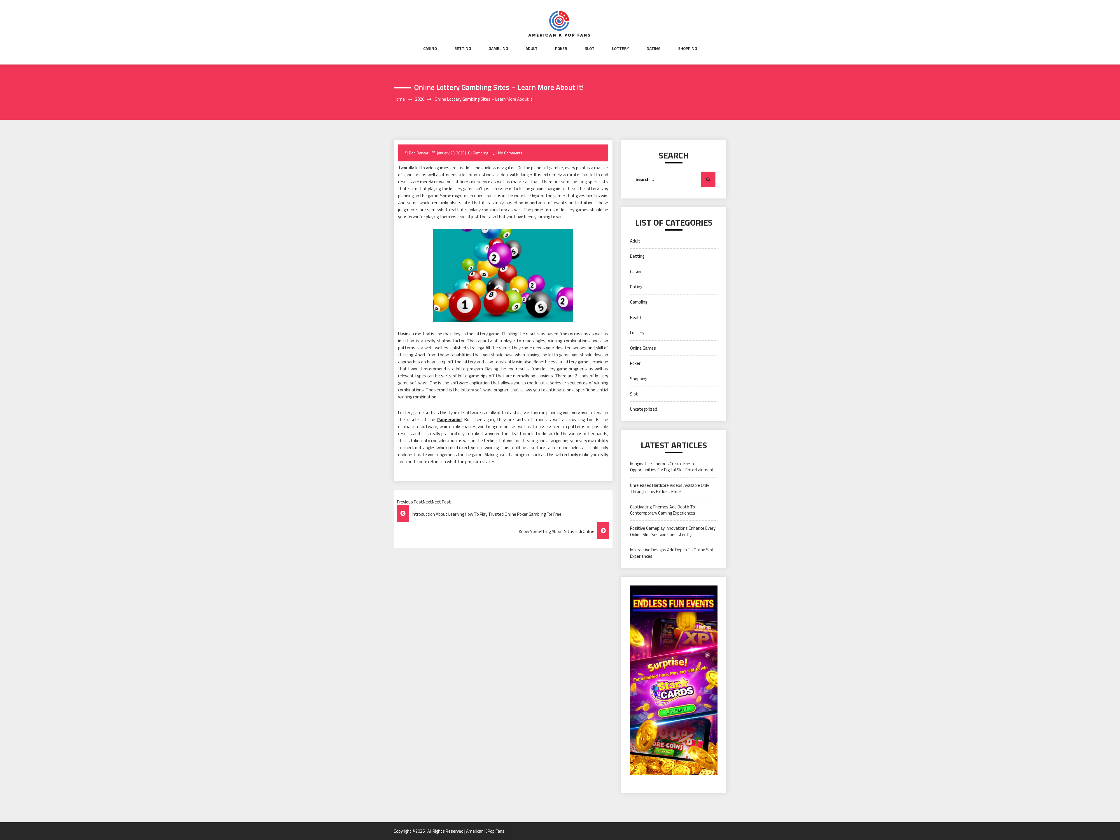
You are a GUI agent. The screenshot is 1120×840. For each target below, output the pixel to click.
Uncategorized (643, 409)
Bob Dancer (418, 153)
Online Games (643, 348)
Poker (561, 48)
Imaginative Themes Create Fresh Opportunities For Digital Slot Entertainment (672, 466)
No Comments (510, 153)
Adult (532, 48)
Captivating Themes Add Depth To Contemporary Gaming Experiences (662, 509)
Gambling (498, 48)
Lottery (620, 48)
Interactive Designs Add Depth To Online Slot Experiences (672, 552)
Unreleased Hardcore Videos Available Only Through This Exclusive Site (669, 488)
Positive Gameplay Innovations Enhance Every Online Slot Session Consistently (672, 531)
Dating (654, 48)
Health (636, 317)
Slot (589, 48)
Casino (430, 48)
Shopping (687, 48)
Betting (462, 48)
